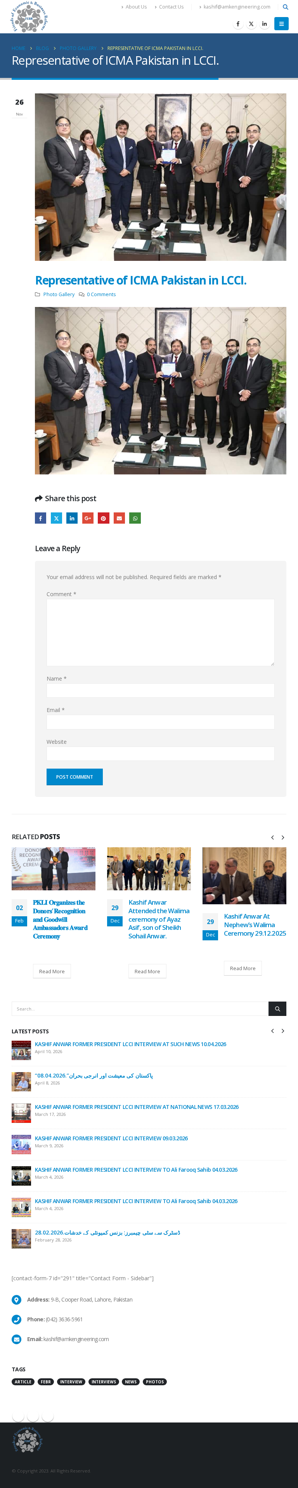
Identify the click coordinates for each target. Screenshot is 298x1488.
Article (23, 1382)
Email (119, 518)
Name (57, 678)
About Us (136, 6)
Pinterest (103, 518)
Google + (88, 518)
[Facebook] (238, 23)
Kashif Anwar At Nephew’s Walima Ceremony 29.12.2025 (159, 925)
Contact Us (171, 6)
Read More (52, 971)
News (131, 1382)
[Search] (277, 1009)
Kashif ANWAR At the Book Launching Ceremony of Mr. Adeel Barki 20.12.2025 (254, 919)
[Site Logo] (28, 16)
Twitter (56, 518)
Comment (61, 594)
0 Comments (101, 294)
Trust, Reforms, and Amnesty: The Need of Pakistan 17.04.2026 (113, 1201)
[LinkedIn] (264, 23)
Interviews (104, 1382)
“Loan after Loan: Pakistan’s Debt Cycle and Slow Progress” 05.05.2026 (120, 1106)
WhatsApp (134, 518)
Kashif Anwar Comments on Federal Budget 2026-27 (99, 1075)
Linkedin (48, 1416)
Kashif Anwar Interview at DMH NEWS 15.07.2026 (94, 1044)
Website (57, 741)
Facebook (40, 518)
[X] (251, 23)
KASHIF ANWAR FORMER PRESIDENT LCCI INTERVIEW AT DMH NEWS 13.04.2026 (130, 1232)
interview (71, 1382)
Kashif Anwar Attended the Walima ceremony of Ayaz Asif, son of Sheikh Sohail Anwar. (63, 919)
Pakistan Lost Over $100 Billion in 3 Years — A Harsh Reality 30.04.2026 (120, 1138)
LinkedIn (72, 518)
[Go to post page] (53, 868)
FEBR (46, 1382)
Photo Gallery (58, 294)
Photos (155, 1382)
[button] (285, 7)
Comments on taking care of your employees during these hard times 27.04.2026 (135, 1169)
